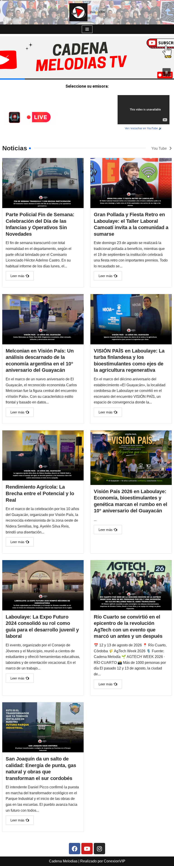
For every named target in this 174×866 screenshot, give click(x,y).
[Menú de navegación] (87, 29)
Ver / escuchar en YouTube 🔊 (143, 128)
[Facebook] (74, 848)
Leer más (17, 276)
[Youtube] (87, 848)
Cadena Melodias (63, 861)
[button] (7, 58)
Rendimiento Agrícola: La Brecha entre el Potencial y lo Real (40, 493)
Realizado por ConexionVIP (102, 861)
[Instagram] (99, 848)
